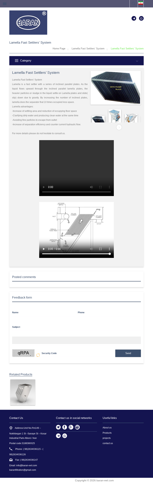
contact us (108, 443)
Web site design (65, 480)
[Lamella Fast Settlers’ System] (22, 392)
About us (107, 427)
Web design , (47, 480)
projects (107, 438)
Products (107, 433)
